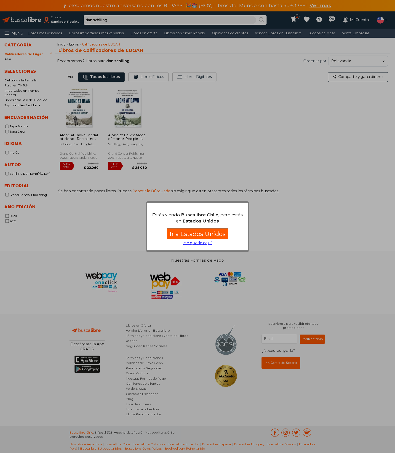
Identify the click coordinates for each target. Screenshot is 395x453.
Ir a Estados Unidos (198, 233)
